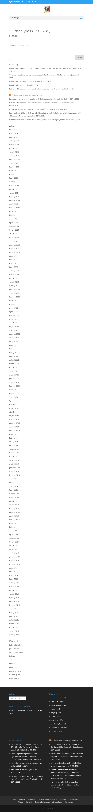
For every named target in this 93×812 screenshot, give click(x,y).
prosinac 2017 (14, 512)
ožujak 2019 (14, 456)
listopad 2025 (14, 167)
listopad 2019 (14, 431)
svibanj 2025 (14, 182)
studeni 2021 (14, 338)
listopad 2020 (14, 386)
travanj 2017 (14, 542)
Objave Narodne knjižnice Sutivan (27, 95)
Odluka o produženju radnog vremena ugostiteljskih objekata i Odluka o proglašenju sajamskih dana (25, 757)
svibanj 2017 (14, 538)
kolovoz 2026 (14, 130)
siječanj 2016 (14, 598)
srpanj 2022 (13, 308)
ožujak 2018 (14, 501)
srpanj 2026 (13, 133)
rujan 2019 (13, 434)
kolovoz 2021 (14, 349)
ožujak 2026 (14, 148)
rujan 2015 (13, 609)
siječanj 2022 (14, 330)
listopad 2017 (14, 520)
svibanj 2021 (14, 360)
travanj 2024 (14, 230)
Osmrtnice (69, 802)
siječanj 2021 (14, 375)
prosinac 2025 (14, 159)
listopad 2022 (14, 297)
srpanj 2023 (13, 263)
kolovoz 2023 (14, 260)
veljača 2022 (14, 326)
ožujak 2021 (14, 367)
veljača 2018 (14, 505)
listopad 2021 (14, 341)
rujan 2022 (13, 301)
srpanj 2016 (13, 575)
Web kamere (73, 799)
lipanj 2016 (13, 579)
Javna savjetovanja (16, 652)
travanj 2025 (14, 185)
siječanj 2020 (14, 419)
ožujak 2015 (14, 627)
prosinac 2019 (14, 423)
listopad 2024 (14, 208)
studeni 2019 (14, 427)
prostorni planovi (15, 671)
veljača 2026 (14, 152)
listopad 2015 (14, 605)
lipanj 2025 (13, 178)
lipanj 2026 (13, 137)
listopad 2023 (14, 252)
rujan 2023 (13, 256)
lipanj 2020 (13, 401)
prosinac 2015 (14, 601)
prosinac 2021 (14, 334)
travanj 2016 (14, 586)
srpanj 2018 (13, 486)
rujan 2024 (13, 211)
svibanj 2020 (14, 404)
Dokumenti (32, 799)
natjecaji (12, 660)
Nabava (12, 656)
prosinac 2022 (14, 289)
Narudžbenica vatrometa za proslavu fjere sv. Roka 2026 (30, 81)
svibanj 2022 (14, 315)
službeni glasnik (15, 675)
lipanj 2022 (13, 312)
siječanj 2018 (14, 508)
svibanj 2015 (14, 620)
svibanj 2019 (14, 449)
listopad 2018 (14, 475)
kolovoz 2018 (14, 482)
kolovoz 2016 (14, 572)
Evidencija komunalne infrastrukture (48, 802)
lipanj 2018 (13, 490)
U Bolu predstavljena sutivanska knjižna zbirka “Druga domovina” (33, 109)
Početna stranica (19, 799)
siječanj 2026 (14, 156)
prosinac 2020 (14, 378)
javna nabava (14, 649)
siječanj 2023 (14, 286)
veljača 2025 (14, 193)
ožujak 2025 (14, 189)
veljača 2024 (14, 237)
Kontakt (29, 802)
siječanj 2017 (14, 553)
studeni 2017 (14, 516)
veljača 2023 (14, 282)
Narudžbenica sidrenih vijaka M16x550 (23, 85)
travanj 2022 (14, 319)
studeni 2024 (14, 204)
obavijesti (13, 667)
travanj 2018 (14, 497)
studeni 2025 (14, 163)
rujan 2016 (13, 568)
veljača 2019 (14, 460)
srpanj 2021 (13, 352)
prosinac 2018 (14, 468)
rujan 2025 (13, 171)
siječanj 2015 (14, 635)
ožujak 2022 (14, 323)
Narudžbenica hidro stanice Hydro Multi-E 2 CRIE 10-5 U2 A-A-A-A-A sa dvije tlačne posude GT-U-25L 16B (27, 747)
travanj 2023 (14, 274)
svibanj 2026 (14, 141)
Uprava (63, 799)
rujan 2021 (13, 345)
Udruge (20, 802)
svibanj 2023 (14, 271)
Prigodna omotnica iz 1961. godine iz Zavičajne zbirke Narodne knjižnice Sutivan (39, 99)
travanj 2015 (14, 624)
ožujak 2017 (14, 546)
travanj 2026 (14, 144)
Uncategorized (14, 678)
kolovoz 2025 (14, 174)
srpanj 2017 (13, 531)
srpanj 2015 (13, 612)
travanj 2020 (14, 408)
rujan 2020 (13, 390)
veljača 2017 (14, 549)
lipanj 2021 (13, 356)
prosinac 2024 (14, 200)
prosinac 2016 (14, 557)
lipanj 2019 (13, 445)
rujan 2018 (13, 479)
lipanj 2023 (13, 267)
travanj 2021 (14, 364)
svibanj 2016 (14, 583)
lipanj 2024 (13, 223)
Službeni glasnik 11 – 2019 (19, 45)
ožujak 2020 (14, 412)
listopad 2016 (14, 564)
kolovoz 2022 (14, 304)
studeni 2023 (14, 248)
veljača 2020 (14, 416)
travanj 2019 (14, 453)
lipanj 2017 (13, 534)
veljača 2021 (14, 371)
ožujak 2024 (14, 234)
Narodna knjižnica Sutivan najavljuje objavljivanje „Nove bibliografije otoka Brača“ (39, 120)
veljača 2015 (14, 631)
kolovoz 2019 (14, 438)
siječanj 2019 (14, 464)
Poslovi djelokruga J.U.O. (48, 799)
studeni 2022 (14, 293)
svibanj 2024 (14, 226)
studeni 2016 (14, 560)
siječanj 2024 (14, 241)
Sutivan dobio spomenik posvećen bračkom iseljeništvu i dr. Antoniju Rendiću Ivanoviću (41, 89)
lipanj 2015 (13, 616)
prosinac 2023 (14, 245)
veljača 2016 (14, 594)
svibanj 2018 (14, 494)
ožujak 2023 (14, 278)
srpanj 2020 (13, 397)
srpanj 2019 (13, 442)
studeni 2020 (14, 382)
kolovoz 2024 (14, 215)
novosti (12, 663)
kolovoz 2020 (14, 393)
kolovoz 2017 (14, 527)
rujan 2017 (13, 523)
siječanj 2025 (14, 196)
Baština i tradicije (15, 645)
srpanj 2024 (13, 219)
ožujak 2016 (14, 590)
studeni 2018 (14, 471)
